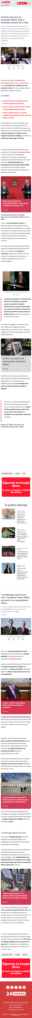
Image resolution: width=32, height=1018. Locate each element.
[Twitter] (18, 68)
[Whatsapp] (9, 68)
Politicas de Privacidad (16, 1009)
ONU (24, 473)
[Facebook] (14, 68)
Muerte (17, 473)
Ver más (5, 210)
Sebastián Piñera (7, 473)
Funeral (17, 955)
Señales (22, 3)
